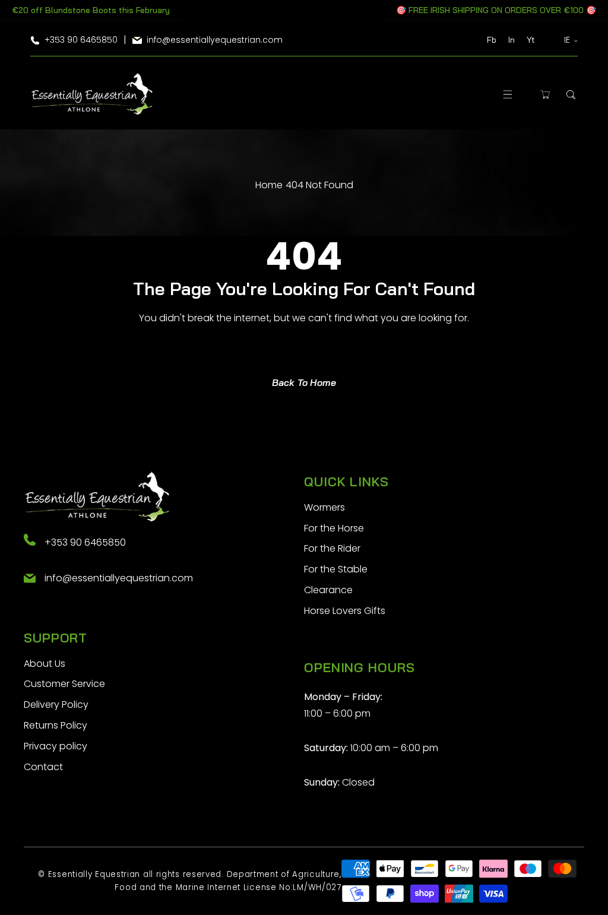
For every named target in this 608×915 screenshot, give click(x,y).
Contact (43, 767)
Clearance (328, 590)
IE (567, 40)
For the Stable (336, 569)
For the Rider (332, 548)
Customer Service (64, 684)
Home (269, 185)
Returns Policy (55, 725)
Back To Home (304, 382)
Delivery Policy (56, 704)
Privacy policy (55, 746)
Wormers (324, 507)
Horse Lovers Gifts (344, 611)
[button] (508, 95)
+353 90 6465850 (85, 542)
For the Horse (334, 528)
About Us (44, 663)
